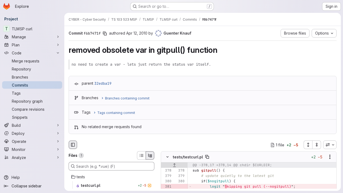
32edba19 (102, 83)
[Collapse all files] (316, 144)
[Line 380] (167, 181)
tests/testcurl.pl (188, 157)
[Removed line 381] (167, 187)
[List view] (141, 155)
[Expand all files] (308, 144)
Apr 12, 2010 (136, 33)
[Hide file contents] (167, 157)
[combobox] (330, 144)
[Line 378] (167, 170)
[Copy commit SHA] (105, 33)
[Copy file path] (207, 157)
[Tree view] (150, 155)
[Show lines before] (174, 165)
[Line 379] (167, 176)
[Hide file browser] (73, 144)
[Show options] (330, 157)
